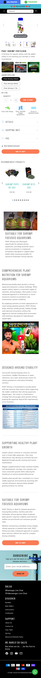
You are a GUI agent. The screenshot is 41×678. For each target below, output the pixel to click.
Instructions (9, 609)
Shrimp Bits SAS (29, 186)
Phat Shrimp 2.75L (11, 88)
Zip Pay (8, 633)
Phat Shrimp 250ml (11, 79)
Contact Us (9, 626)
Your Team (9, 630)
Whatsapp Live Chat (14, 590)
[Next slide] (37, 25)
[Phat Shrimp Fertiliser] (8, 44)
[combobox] (20, 11)
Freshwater (9, 613)
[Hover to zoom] (20, 26)
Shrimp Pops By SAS (12, 186)
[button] (4, 11)
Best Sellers (9, 606)
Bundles (8, 602)
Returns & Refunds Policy (14, 637)
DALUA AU (16, 672)
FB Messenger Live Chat (16, 593)
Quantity (7, 96)
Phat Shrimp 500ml (11, 83)
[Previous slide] (4, 25)
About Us (8, 623)
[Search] (31, 11)
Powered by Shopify (26, 672)
